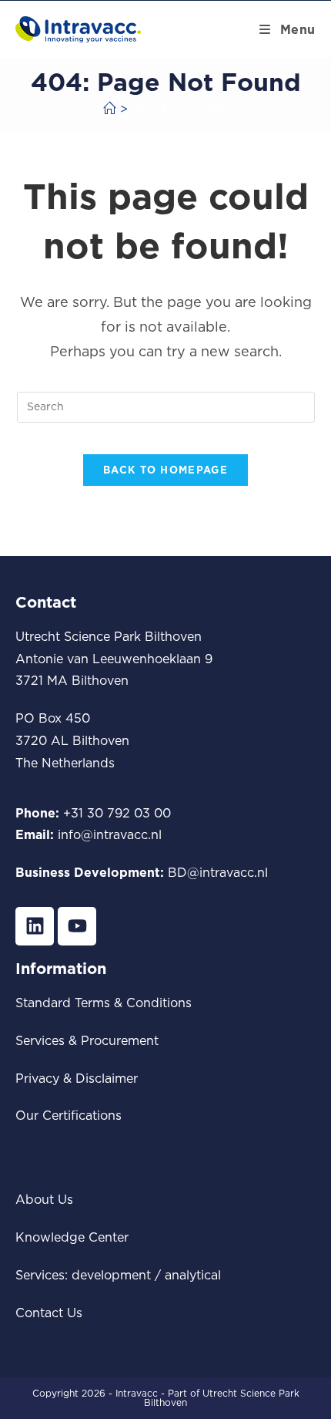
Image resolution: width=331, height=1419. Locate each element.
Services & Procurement (87, 1040)
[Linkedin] (34, 926)
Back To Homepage (165, 470)
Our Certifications (68, 1115)
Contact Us (48, 1312)
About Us (44, 1199)
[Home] (109, 108)
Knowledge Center (72, 1237)
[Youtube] (77, 926)
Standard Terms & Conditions (103, 1002)
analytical (193, 1274)
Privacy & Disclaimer (76, 1078)
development (111, 1274)
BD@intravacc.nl (218, 872)
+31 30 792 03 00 (117, 812)
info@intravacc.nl (110, 834)
